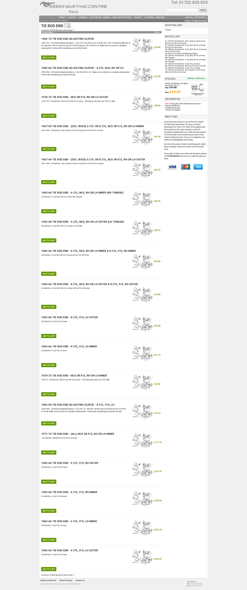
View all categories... (196, 17)
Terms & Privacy (65, 580)
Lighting (72, 17)
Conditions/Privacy (172, 108)
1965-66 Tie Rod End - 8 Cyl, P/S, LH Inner (184, 64)
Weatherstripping (122, 17)
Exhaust (138, 17)
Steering (149, 17)
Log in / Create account (196, 21)
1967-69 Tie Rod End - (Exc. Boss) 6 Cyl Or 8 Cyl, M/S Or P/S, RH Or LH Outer (185, 42)
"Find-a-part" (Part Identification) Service (185, 104)
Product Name (47, 32)
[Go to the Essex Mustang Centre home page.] (73, 8)
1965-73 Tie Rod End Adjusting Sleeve (183, 54)
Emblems (160, 17)
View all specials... (196, 78)
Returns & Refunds (172, 106)
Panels (62, 17)
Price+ (157, 32)
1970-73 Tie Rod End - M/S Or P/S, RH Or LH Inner (187, 66)
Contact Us (80, 580)
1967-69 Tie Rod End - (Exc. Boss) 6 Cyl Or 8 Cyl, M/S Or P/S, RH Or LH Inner (185, 71)
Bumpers (82, 17)
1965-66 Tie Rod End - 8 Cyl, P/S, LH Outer (184, 68)
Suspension (95, 17)
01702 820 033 (193, 2)
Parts (73, 11)
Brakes (107, 17)
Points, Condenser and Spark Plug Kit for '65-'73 (176, 84)
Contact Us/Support (173, 110)
